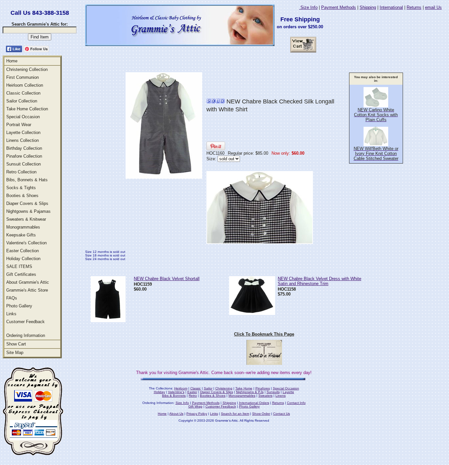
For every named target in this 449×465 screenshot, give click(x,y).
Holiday (159, 392)
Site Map (14, 352)
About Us (176, 413)
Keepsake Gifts (21, 234)
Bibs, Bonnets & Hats (27, 179)
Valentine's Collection (26, 242)
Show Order (261, 413)
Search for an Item (235, 413)
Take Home (243, 388)
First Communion (22, 77)
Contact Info (296, 403)
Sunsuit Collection (23, 164)
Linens (280, 395)
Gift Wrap (195, 406)
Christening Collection (27, 69)
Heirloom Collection (24, 85)
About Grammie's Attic (27, 282)
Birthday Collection (24, 148)
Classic (195, 388)
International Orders (254, 403)
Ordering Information (25, 335)
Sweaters (265, 395)
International (391, 7)
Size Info (308, 7)
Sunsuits (273, 392)
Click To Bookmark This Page (264, 334)
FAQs (11, 298)
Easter (192, 392)
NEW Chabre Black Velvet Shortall (167, 278)
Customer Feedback (25, 321)
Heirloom (180, 388)
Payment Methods (338, 7)
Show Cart (16, 344)
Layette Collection (23, 132)
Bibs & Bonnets (174, 395)
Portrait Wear (18, 124)
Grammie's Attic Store (27, 290)
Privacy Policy (196, 413)
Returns (414, 7)
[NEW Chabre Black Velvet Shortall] (108, 320)
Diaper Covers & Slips (27, 203)
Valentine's (176, 392)
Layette (288, 392)
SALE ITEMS (19, 266)
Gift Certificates (21, 274)
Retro (193, 395)
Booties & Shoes (22, 195)
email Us (433, 7)
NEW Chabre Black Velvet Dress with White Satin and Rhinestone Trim (319, 281)
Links (11, 313)
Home (11, 60)
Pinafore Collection (24, 156)
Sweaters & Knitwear (26, 219)
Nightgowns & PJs (250, 392)
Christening (223, 388)
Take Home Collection (27, 108)
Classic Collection (23, 93)
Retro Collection (21, 171)
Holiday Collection (23, 258)
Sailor (208, 388)
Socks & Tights (21, 187)
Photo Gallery (19, 305)
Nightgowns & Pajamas (28, 211)
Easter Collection (22, 250)
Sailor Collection (21, 101)
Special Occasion (23, 116)
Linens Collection (22, 140)
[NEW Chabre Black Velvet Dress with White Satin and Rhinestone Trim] (252, 313)
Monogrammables (23, 227)
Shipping (368, 7)
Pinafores (262, 388)
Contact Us (281, 413)
